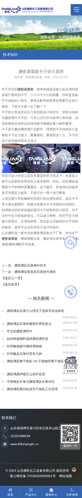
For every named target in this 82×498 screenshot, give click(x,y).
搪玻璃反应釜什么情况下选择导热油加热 (35, 311)
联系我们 (9, 418)
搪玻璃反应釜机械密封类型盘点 (29, 323)
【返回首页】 (11, 284)
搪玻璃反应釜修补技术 (30, 265)
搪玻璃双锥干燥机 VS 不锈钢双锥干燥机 (35, 361)
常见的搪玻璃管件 (19, 331)
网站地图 (65, 476)
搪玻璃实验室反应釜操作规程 (35, 272)
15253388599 (20, 436)
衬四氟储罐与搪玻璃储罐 (24, 346)
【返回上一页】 (13, 278)
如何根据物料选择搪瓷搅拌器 (27, 338)
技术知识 (10, 55)
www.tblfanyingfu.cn (24, 444)
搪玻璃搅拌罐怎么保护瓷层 (26, 374)
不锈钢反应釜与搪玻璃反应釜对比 (31, 381)
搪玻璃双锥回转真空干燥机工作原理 (32, 389)
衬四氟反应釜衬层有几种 (24, 353)
